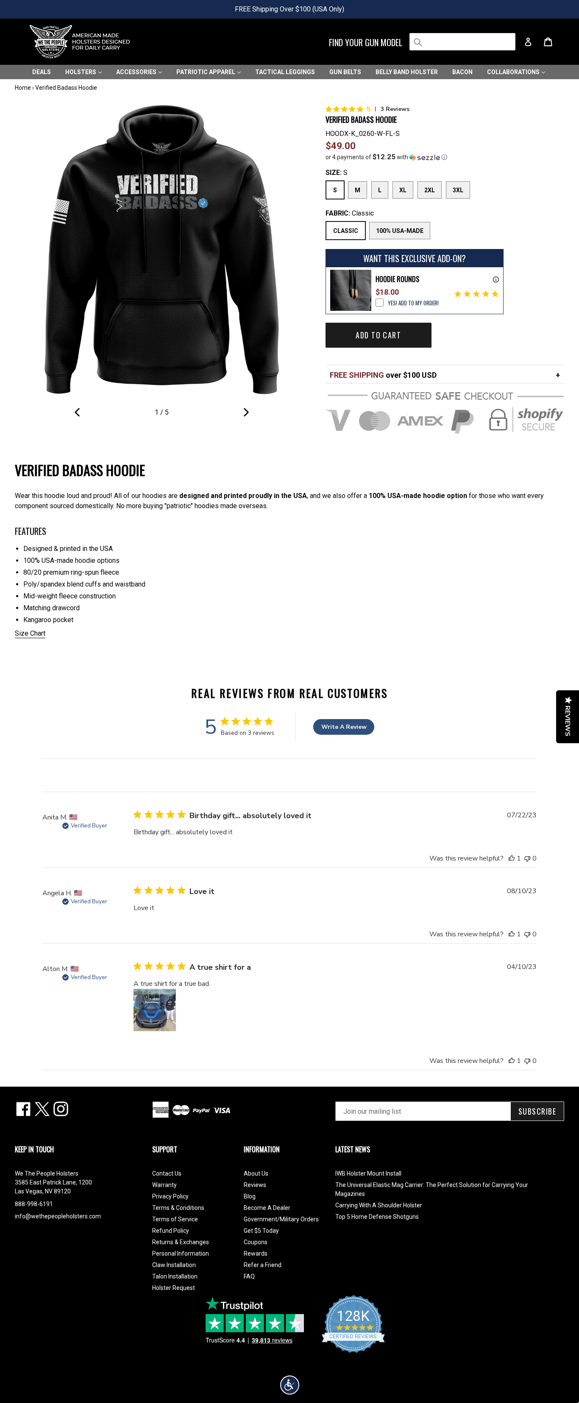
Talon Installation (175, 1276)
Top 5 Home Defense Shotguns (377, 1216)
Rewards (255, 1253)
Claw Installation (174, 1265)
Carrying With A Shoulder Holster (378, 1205)
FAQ (249, 1276)
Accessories (137, 72)
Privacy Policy (170, 1196)
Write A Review (344, 727)
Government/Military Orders (281, 1219)
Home (23, 87)
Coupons (255, 1242)
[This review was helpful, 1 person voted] (512, 858)
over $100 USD (383, 375)
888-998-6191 (34, 1204)
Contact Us (166, 1173)
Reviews (255, 1185)
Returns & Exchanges (180, 1242)
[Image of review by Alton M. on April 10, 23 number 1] (155, 1010)
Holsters (81, 72)
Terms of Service (175, 1219)
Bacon (462, 72)
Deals (41, 72)
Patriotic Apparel (206, 72)
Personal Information (180, 1253)
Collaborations (514, 72)
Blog (250, 1196)
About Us (256, 1173)
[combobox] (462, 41)
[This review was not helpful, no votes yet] (527, 858)
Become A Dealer (267, 1207)
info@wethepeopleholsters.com (58, 1216)
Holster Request (173, 1287)
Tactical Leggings (285, 72)
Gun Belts (345, 72)
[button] (445, 157)
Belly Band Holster (407, 72)
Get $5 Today (261, 1230)
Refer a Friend (262, 1265)
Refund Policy (170, 1230)
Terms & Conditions (178, 1207)
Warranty (164, 1185)
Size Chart (30, 633)
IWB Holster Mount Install (368, 1173)
